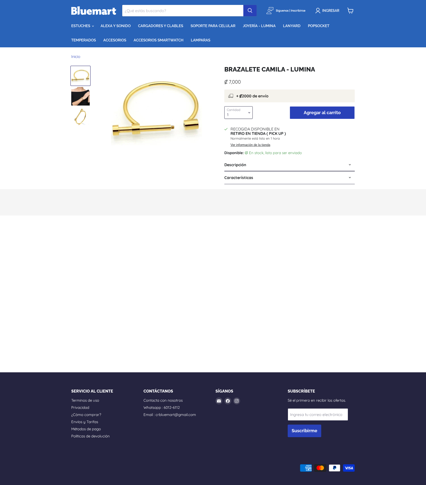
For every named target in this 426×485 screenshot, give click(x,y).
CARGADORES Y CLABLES (160, 26)
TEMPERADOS (83, 40)
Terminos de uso (85, 400)
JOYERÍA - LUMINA (259, 26)
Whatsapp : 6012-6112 (161, 407)
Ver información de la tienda (250, 145)
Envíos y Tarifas (84, 421)
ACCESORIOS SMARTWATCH (158, 40)
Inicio (75, 56)
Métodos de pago (86, 429)
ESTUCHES (81, 26)
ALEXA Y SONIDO (116, 26)
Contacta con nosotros (163, 400)
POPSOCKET (318, 26)
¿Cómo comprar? (86, 414)
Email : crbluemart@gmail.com (169, 414)
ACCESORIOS (114, 40)
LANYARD (292, 26)
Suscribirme (304, 430)
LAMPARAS (200, 40)
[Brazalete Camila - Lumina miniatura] (80, 76)
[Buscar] (250, 10)
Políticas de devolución (90, 436)
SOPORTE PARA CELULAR (213, 26)
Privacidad (80, 407)
